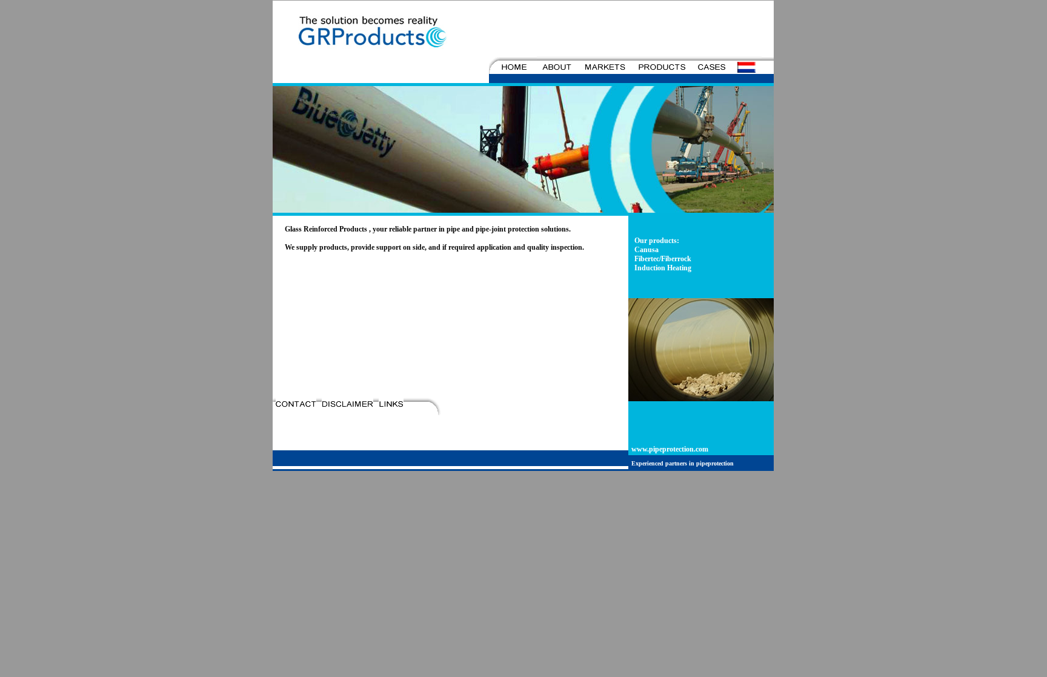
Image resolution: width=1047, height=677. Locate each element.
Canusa (646, 249)
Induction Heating (662, 268)
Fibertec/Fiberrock (662, 259)
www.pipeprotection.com (669, 449)
